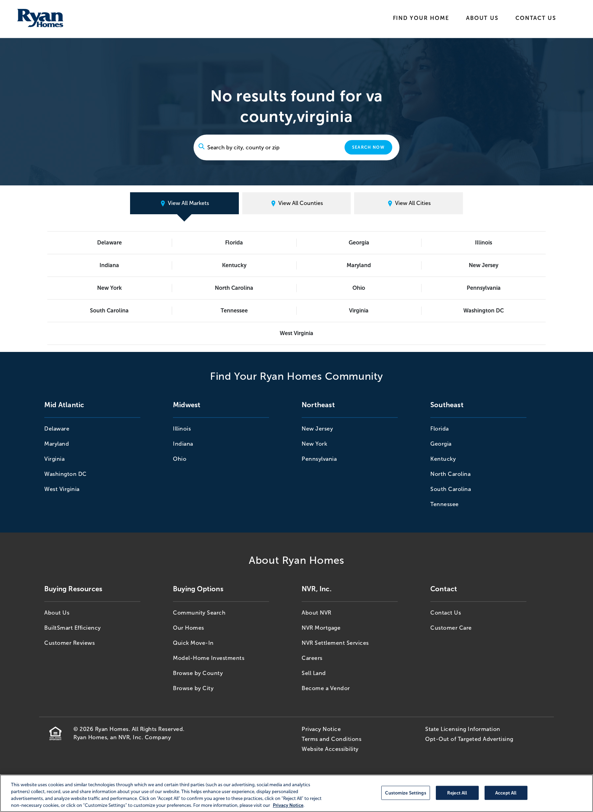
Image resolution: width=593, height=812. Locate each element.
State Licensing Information (462, 729)
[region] (296, 793)
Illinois (483, 242)
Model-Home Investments (208, 658)
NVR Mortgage (321, 628)
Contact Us (535, 18)
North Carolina (234, 288)
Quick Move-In (193, 643)
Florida (234, 242)
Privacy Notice (321, 729)
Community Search (199, 613)
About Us (482, 18)
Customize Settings (405, 792)
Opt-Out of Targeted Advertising (469, 739)
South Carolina (109, 310)
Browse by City (193, 688)
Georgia (359, 242)
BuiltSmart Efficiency (72, 628)
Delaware (109, 242)
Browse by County (198, 673)
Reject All (457, 792)
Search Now (368, 147)
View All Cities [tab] (412, 203)
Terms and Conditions (331, 739)
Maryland (359, 265)
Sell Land (314, 673)
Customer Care (451, 628)
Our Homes (188, 628)
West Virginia (296, 333)
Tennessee (234, 310)
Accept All (505, 792)
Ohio (358, 288)
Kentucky (234, 265)
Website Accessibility (330, 749)
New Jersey (483, 265)
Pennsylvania (484, 288)
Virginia (359, 310)
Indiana (109, 265)
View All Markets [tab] (187, 203)
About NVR (317, 613)
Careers (312, 658)
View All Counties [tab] (300, 203)
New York (109, 288)
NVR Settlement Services (335, 643)
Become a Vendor (326, 688)
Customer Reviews (69, 643)
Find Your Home (421, 18)
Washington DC (483, 310)
